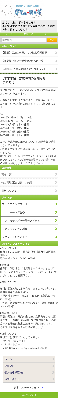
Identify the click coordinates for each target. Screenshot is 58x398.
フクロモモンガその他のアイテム (21, 220)
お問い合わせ (12, 379)
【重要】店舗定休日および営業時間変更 (24, 52)
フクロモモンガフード (14, 204)
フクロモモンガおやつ (14, 212)
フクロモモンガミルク (14, 237)
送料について (9, 190)
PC (42, 387)
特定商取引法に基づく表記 (16, 182)
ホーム (9, 34)
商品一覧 (28, 34)
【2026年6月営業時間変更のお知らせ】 (23, 69)
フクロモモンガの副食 (14, 228)
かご (47, 34)
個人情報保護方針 (14, 372)
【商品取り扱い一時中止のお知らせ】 (22, 60)
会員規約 (9, 365)
